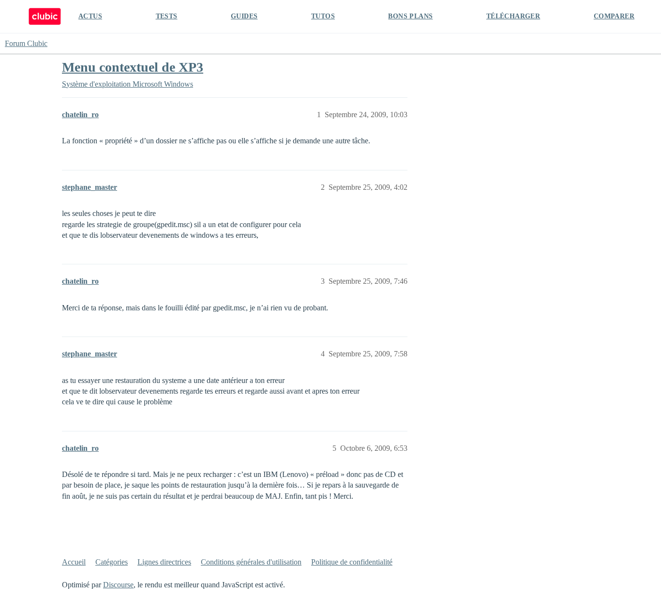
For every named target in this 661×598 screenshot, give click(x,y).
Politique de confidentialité (351, 562)
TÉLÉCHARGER (513, 16)
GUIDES (244, 16)
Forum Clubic (26, 43)
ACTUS (90, 16)
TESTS (167, 16)
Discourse (118, 585)
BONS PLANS (410, 16)
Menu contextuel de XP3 (132, 67)
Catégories (111, 562)
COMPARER (614, 16)
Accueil (74, 562)
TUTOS (323, 16)
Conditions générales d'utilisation (251, 562)
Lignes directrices (164, 562)
